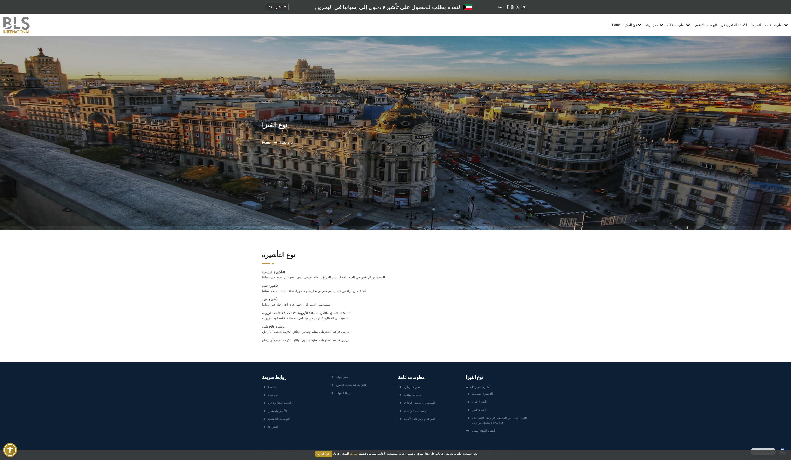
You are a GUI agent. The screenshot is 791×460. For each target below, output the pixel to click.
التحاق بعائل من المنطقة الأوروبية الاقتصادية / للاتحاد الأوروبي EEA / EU (499, 420)
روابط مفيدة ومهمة (415, 410)
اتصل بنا (756, 25)
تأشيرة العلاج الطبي (484, 430)
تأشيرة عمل (479, 401)
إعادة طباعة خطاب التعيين (351, 385)
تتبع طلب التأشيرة (705, 25)
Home (616, 25)
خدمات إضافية (412, 394)
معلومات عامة (676, 25)
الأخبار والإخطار (277, 410)
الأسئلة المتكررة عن (734, 25)
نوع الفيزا (631, 25)
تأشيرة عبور (479, 409)
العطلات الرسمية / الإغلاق (419, 402)
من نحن (273, 394)
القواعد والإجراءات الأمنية (419, 418)
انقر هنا (354, 453)
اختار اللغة (276, 7)
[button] (10, 450)
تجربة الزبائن (412, 387)
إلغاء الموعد (343, 393)
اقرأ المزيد (323, 453)
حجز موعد (651, 25)
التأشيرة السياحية (482, 393)
